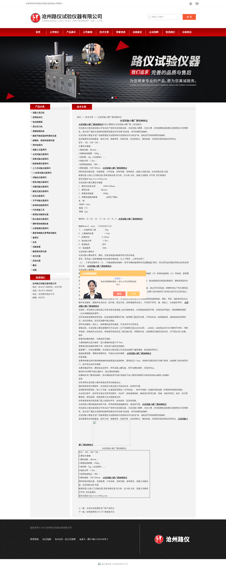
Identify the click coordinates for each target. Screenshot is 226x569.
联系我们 (170, 32)
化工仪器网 (70, 539)
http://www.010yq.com (98, 179)
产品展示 (71, 32)
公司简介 (54, 32)
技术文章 (104, 32)
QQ (190, 4)
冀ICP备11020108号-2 (97, 539)
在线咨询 (196, 4)
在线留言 (137, 32)
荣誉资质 (120, 32)
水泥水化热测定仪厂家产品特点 (100, 508)
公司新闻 (87, 32)
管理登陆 (34, 539)
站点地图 (47, 539)
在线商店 (187, 32)
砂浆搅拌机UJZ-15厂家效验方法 (100, 512)
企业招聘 (153, 32)
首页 (38, 32)
